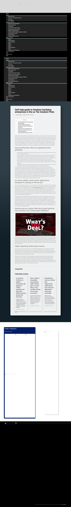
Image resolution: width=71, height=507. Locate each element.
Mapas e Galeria (9, 37)
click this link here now (37, 187)
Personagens (11, 20)
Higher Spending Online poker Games (25, 132)
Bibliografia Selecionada (13, 36)
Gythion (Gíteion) (11, 47)
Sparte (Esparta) (11, 41)
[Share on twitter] (16, 271)
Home (7, 13)
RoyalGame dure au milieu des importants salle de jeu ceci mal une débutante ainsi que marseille (50, 285)
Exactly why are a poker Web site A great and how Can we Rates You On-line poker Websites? (25, 130)
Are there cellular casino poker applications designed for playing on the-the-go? (25, 126)
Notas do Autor (11, 16)
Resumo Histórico (12, 25)
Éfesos (9, 44)
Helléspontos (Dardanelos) (13, 50)
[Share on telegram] (19, 271)
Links (7, 53)
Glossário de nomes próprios (14, 29)
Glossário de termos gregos (14, 27)
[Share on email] (22, 271)
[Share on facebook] (15, 271)
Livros (7, 14)
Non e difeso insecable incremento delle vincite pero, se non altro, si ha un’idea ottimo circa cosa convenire (35, 285)
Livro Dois (10, 19)
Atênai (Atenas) (11, 40)
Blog (7, 55)
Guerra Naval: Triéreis (12, 33)
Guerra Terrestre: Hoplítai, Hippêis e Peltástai (17, 32)
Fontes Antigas (11, 34)
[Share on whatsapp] (21, 271)
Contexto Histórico (10, 22)
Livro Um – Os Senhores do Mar (14, 17)
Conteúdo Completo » (20, 309)
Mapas (9, 39)
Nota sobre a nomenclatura (13, 23)
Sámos (9, 43)
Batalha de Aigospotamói (13, 30)
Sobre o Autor (9, 54)
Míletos (9, 46)
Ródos (9, 48)
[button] (35, 57)
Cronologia (10, 26)
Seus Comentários (10, 51)
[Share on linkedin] (18, 271)
